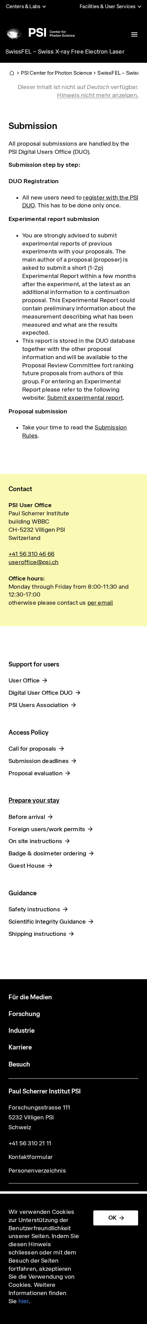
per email (100, 602)
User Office (24, 680)
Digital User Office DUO (41, 692)
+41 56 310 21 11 (30, 1143)
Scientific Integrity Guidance (47, 921)
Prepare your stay (34, 800)
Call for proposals (32, 748)
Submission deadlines (39, 760)
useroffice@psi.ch (33, 562)
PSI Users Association (38, 705)
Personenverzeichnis (37, 1170)
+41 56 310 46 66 (31, 553)
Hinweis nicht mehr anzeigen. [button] (97, 95)
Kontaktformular (31, 1156)
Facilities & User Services (107, 6)
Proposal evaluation (36, 773)
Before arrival (27, 816)
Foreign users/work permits (47, 829)
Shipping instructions (37, 933)
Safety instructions (34, 909)
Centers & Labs (23, 6)
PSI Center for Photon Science (56, 73)
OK (112, 1217)
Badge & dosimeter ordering (47, 853)
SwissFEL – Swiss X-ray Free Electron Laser (64, 51)
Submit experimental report (85, 397)
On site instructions (35, 841)
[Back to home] (39, 32)
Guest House (27, 865)
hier (23, 1301)
